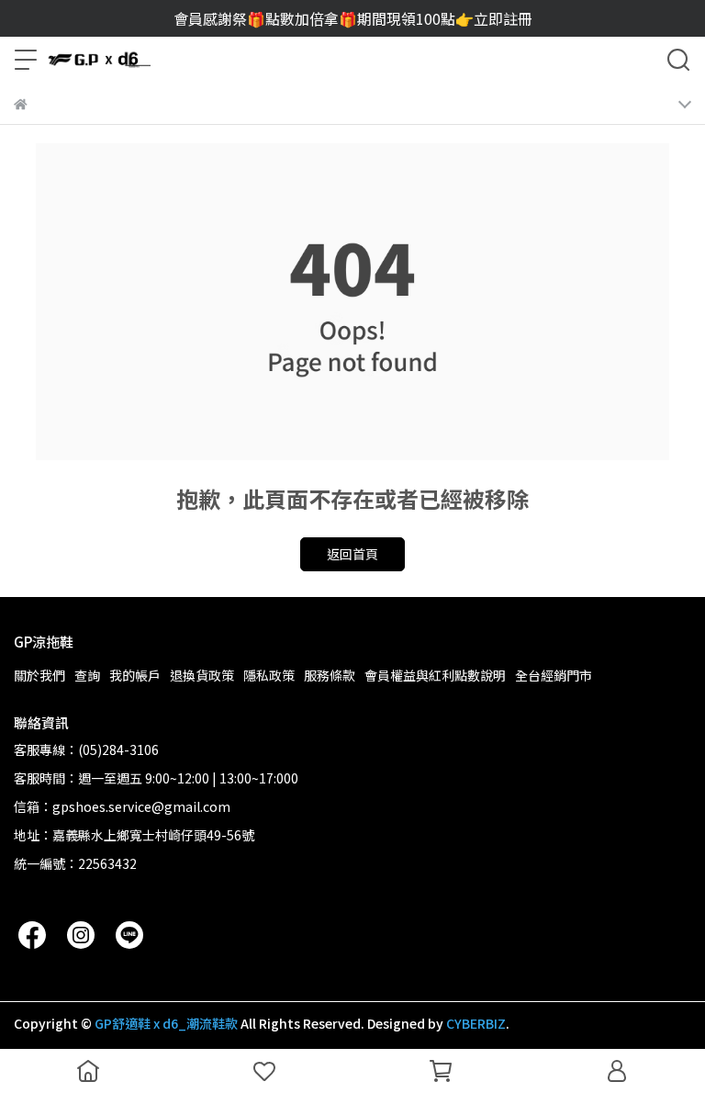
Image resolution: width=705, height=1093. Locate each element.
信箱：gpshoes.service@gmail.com (122, 806)
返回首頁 (352, 554)
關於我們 (39, 675)
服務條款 (329, 675)
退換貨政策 (202, 675)
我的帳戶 (135, 675)
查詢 (87, 675)
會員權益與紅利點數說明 (435, 675)
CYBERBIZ (476, 1023)
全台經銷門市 (553, 675)
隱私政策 (269, 675)
